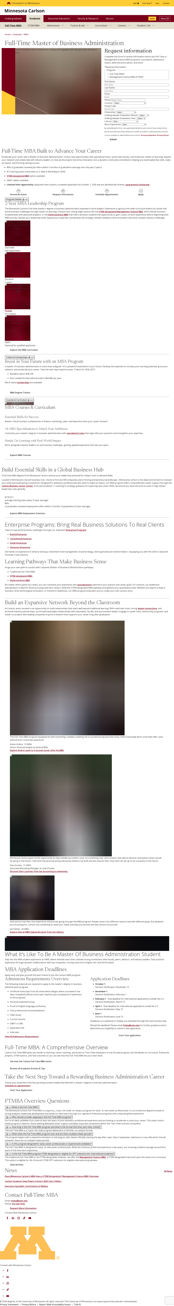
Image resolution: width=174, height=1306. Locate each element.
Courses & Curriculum (16, 400)
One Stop (147, 4)
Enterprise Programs (76, 530)
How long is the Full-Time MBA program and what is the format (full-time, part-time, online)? (55, 1127)
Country (108, 103)
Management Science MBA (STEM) (126, 77)
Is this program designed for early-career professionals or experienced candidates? (51, 1143)
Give (157, 3)
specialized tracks (75, 433)
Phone (107, 99)
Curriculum (101, 25)
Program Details (14, 199)
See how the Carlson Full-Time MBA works (30, 1061)
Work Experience (112, 124)
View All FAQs (16, 1164)
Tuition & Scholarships (17, 357)
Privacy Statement (9, 1304)
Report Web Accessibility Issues (55, 1304)
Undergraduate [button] (15, 18)
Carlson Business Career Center (17, 486)
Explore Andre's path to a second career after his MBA (37, 750)
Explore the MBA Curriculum (24, 349)
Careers (122, 25)
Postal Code (110, 106)
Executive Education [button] (60, 18)
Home (8, 34)
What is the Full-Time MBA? (24, 1107)
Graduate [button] (36, 18)
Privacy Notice (29, 1304)
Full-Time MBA (13, 25)
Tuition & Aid (77, 25)
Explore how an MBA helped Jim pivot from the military (37, 932)
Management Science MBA (92, 1157)
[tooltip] (124, 73)
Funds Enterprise (18, 543)
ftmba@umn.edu (131, 1025)
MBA (26, 34)
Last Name (109, 87)
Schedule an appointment (17, 1085)
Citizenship (109, 112)
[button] (164, 18)
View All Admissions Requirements (22, 1036)
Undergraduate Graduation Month (121, 115)
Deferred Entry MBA (58, 214)
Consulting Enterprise (21, 538)
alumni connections (147, 608)
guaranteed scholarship (138, 184)
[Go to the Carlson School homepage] (24, 10)
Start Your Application (21, 1090)
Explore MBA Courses (20, 455)
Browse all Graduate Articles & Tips (27, 1068)
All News (168, 1171)
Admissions (53, 25)
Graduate (17, 34)
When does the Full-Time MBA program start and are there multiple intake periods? (51, 1133)
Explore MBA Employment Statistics (27, 513)
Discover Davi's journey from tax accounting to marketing (38, 871)
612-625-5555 (18, 1203)
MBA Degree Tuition (20, 392)
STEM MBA (33, 25)
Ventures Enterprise (20, 547)
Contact (166, 3)
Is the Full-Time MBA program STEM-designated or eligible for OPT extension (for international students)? (62, 1153)
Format (8, 310)
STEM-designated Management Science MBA (121, 211)
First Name (109, 81)
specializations (84, 584)
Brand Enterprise (18, 534)
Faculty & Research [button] (89, 18)
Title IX (77, 1304)
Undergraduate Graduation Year (119, 118)
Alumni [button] (111, 18)
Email (107, 93)
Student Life (143, 25)
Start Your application (130, 1035)
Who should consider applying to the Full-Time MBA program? (41, 1117)
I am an (107, 121)
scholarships (23, 382)
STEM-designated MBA (18, 176)
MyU (136, 4)
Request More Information (23, 1208)
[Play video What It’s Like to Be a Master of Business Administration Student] (12, 943)
